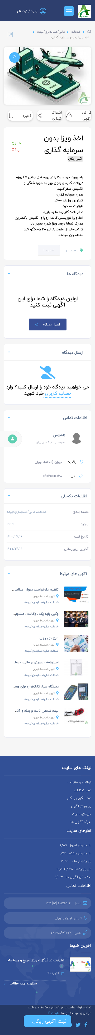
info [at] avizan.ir (58, 903)
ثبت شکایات (82, 790)
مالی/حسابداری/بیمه (51, 32)
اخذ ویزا (49, 250)
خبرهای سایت (81, 814)
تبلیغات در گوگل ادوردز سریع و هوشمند (35, 960)
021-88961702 (61, 933)
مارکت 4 (54, 1013)
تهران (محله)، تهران (44, 620)
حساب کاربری (57, 393)
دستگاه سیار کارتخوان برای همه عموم (31, 686)
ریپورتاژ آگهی (81, 806)
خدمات (76, 32)
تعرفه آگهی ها (80, 822)
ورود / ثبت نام (27, 11)
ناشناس (59, 435)
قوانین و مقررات (79, 782)
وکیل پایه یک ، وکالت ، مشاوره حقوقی (31, 614)
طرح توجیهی (49, 638)
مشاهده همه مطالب (23, 983)
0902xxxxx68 (52, 476)
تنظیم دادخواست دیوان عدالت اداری (32, 589)
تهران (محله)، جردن (44, 596)
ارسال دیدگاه (51, 324)
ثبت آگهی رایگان (79, 798)
